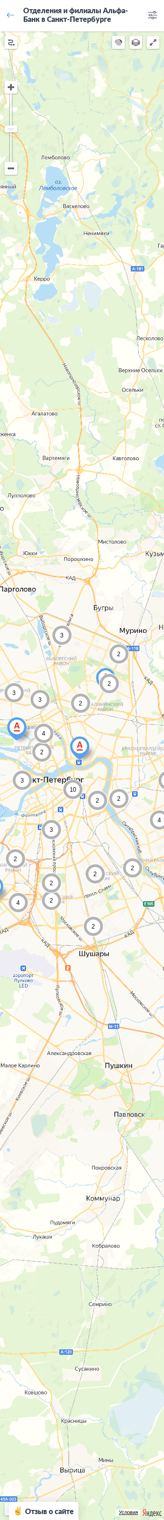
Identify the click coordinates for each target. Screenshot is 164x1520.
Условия (128, 1512)
